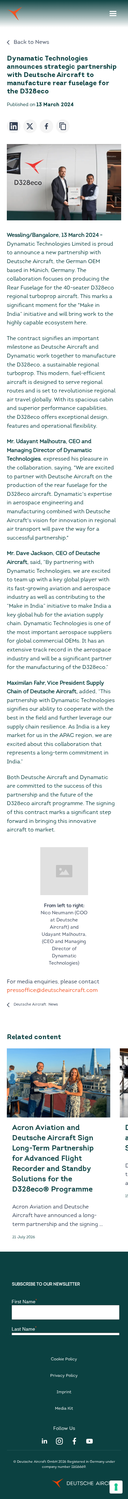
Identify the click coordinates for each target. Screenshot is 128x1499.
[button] (113, 13)
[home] (14, 14)
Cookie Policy (64, 1359)
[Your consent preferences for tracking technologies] (116, 1487)
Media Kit (64, 1409)
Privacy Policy (64, 1376)
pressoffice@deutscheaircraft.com (52, 990)
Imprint (64, 1392)
